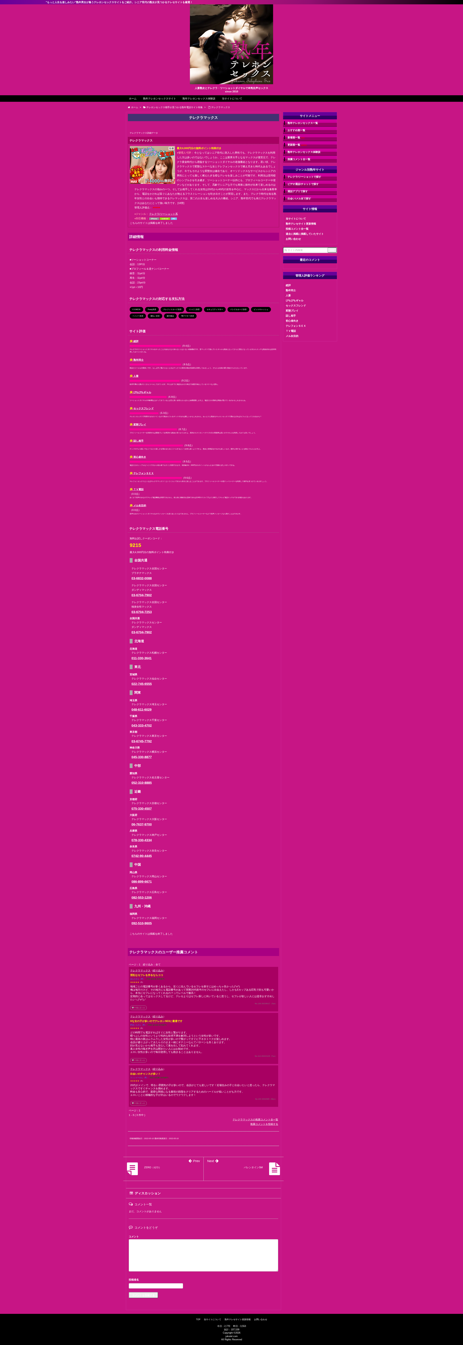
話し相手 (291, 315)
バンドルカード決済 (238, 309)
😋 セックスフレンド (142, 408)
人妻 (288, 295)
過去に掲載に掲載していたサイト (305, 233)
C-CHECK (136, 309)
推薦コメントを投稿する (264, 1124)
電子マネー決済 (187, 316)
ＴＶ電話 (291, 330)
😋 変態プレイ (138, 424)
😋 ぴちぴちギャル (140, 392)
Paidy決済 (152, 309)
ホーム (133, 98)
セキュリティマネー (215, 309)
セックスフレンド (296, 305)
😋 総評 (134, 341)
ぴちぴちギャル (294, 300)
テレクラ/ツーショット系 (163, 213)
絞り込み (158, 970)
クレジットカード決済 (172, 309)
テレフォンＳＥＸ (296, 325)
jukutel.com (232, 1336)
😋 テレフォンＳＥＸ (142, 473)
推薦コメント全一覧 (299, 159)
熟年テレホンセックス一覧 (303, 123)
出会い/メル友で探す (299, 198)
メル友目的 (292, 335)
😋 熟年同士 (137, 359)
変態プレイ (292, 310)
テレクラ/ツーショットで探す (304, 176)
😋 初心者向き (138, 456)
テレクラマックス (140, 970)
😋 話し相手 (137, 440)
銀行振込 (170, 316)
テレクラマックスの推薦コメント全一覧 (255, 1119)
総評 (288, 285)
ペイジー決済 (137, 316)
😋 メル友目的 (138, 505)
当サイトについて (232, 98)
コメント (134, 1236)
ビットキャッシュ (261, 309)
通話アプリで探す (298, 191)
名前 (203, 1280)
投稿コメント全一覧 (297, 228)
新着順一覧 (296, 137)
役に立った (138, 1008)
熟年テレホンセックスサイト (159, 98)
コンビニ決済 (194, 309)
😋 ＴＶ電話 (137, 489)
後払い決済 (155, 316)
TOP (198, 1319)
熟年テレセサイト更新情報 (301, 223)
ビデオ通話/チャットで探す (303, 184)
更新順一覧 (297, 144)
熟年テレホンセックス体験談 (198, 98)
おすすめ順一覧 (296, 130)
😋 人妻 (134, 376)
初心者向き (292, 320)
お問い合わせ (293, 238)
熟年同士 (291, 290)
